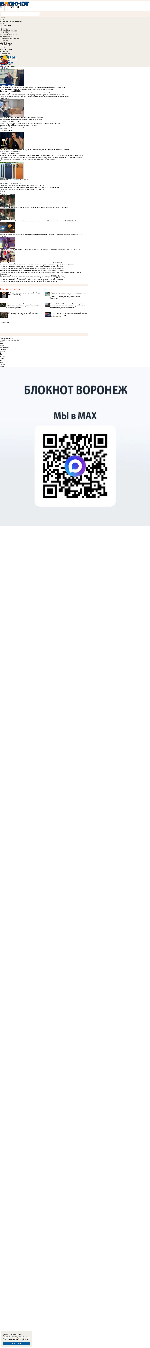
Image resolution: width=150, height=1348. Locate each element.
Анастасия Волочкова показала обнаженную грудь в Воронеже (21, 281)
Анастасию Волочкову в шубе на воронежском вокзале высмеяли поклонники (26, 263)
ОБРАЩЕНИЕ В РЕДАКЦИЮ (9, 38)
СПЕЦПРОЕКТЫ (5, 46)
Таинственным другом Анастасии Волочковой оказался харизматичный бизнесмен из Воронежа (32, 221)
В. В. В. (2, 191)
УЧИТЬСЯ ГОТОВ (11, 59)
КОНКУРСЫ (4, 29)
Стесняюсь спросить (7, 130)
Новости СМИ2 (5, 322)
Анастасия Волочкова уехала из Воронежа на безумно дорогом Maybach (24, 270)
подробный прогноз (6, 340)
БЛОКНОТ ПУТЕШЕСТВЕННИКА (11, 21)
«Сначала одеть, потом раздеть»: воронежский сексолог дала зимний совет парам (27, 159)
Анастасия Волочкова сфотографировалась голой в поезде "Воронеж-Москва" (26, 207)
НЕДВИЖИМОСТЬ (6, 36)
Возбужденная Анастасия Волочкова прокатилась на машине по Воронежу (25, 276)
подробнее (16, 340)
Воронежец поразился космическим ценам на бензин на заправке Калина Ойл (26, 93)
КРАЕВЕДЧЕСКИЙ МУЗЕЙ (9, 31)
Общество (3, 236)
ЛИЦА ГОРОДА (5, 33)
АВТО (2, 20)
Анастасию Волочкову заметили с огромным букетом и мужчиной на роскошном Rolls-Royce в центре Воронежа (37, 234)
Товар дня (3, 161)
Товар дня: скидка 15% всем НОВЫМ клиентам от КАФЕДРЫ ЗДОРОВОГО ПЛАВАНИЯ (29, 187)
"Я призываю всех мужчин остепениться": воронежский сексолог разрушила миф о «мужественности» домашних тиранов (41, 157)
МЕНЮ (2, 18)
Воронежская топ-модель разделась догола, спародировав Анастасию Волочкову (27, 278)
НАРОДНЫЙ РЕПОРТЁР (8, 35)
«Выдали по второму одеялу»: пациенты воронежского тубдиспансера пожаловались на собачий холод (34, 96)
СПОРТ (2, 48)
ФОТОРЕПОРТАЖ (6, 49)
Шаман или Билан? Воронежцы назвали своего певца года (19, 125)
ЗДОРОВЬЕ (4, 27)
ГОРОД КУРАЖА (5, 25)
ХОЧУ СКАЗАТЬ (5, 53)
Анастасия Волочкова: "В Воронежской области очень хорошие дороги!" (24, 280)
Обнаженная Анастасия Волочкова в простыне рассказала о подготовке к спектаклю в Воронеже (32, 249)
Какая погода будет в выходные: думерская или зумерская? (20, 127)
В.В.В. (2, 23)
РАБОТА (12, 57)
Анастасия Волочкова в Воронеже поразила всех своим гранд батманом (24, 268)
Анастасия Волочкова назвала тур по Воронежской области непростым (24, 266)
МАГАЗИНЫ (11, 66)
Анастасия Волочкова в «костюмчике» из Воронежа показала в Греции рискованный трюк (30, 265)
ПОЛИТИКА (4, 42)
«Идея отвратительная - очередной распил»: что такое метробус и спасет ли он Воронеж (30, 123)
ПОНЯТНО (16, 1344)
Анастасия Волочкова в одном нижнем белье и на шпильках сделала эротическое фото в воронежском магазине (38, 272)
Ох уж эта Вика (5, 98)
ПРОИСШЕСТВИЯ (6, 44)
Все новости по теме (7, 91)
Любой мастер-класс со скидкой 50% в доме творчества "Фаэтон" (22, 185)
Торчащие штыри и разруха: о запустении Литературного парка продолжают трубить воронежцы (32, 95)
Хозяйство (3, 129)
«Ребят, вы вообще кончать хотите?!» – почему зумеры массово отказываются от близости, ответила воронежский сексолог (41, 155)
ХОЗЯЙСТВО (4, 51)
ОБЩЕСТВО (4, 40)
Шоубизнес (64, 207)
